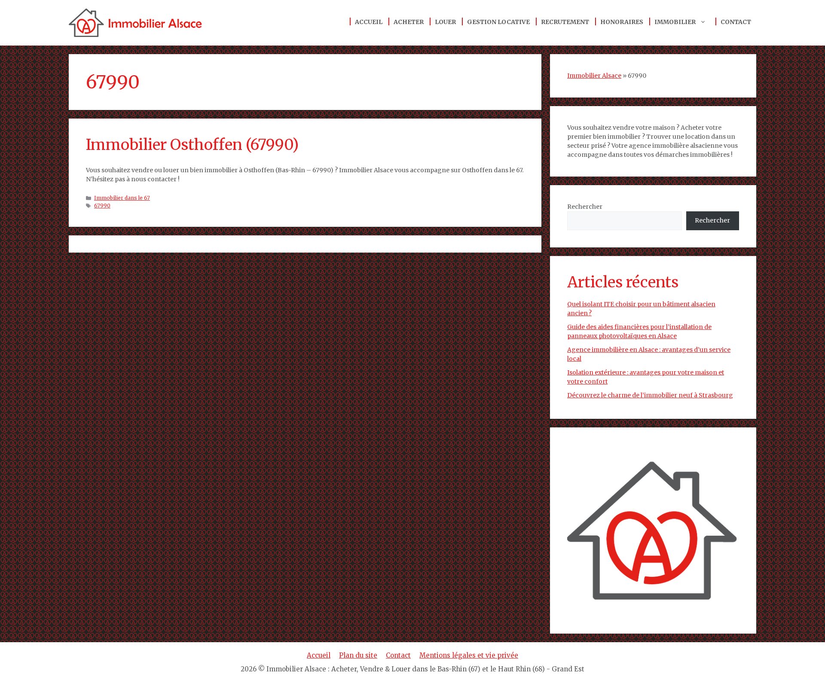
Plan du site (358, 655)
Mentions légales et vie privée (468, 655)
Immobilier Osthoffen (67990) (192, 144)
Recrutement (565, 22)
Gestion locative (498, 22)
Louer (445, 22)
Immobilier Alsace (594, 75)
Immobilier (675, 22)
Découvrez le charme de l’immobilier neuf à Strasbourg (650, 395)
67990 (102, 205)
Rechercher (584, 206)
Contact (736, 22)
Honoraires (621, 22)
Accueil (368, 22)
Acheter (409, 22)
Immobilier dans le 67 (122, 198)
